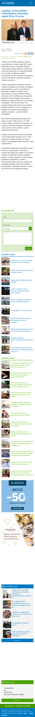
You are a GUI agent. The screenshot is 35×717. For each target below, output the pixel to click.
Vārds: (5, 217)
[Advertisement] (17, 188)
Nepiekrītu (4, 715)
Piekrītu (31, 713)
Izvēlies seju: (6, 225)
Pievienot (28, 248)
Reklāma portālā (23, 706)
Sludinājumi (10, 706)
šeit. (25, 713)
